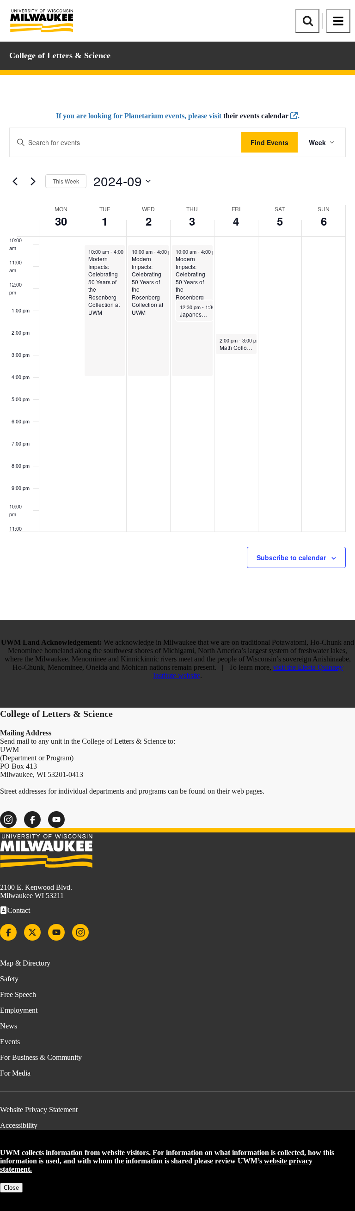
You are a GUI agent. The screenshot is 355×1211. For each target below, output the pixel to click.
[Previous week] (14, 181)
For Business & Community (41, 1057)
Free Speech (18, 994)
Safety (9, 979)
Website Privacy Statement (39, 1109)
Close (11, 1187)
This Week (66, 181)
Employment (18, 1010)
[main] (177, 347)
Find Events (269, 142)
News (8, 1026)
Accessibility (18, 1125)
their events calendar (255, 116)
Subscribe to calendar (291, 557)
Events (10, 1042)
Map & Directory (25, 963)
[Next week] (32, 181)
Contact (18, 910)
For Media (15, 1073)
